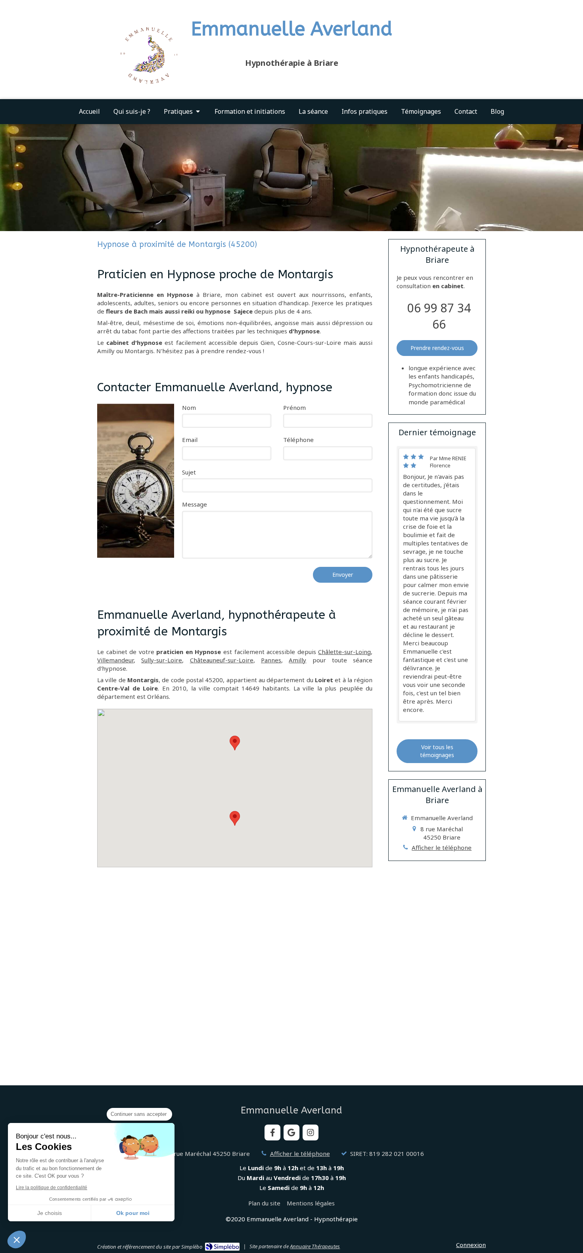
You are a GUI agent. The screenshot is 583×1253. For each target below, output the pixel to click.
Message (194, 504)
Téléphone (298, 440)
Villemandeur (115, 660)
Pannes (271, 660)
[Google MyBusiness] (291, 1132)
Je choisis (49, 1213)
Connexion (471, 1245)
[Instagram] (310, 1132)
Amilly (297, 660)
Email (190, 440)
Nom (189, 407)
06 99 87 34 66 (439, 316)
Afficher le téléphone (442, 847)
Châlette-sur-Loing (344, 652)
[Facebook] (272, 1132)
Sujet (189, 472)
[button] (16, 1239)
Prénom (294, 407)
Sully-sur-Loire (161, 660)
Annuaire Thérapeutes (315, 1246)
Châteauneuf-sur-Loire (221, 660)
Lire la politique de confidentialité (51, 1187)
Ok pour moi (133, 1213)
